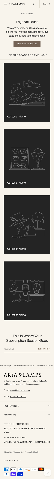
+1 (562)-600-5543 (18, 392)
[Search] (32, 4)
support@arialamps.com (20, 386)
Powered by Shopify (32, 452)
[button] (5, 4)
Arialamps (16, 452)
